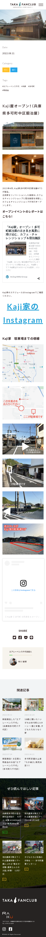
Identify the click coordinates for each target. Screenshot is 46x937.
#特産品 (5, 90)
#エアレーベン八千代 (10, 86)
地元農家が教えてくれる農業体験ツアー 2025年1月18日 (34, 816)
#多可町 (31, 86)
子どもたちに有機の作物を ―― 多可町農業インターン (34, 860)
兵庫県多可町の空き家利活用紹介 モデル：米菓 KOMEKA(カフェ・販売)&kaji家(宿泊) (11, 820)
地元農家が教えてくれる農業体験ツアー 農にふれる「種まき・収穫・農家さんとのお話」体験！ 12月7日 (12, 865)
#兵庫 (23, 86)
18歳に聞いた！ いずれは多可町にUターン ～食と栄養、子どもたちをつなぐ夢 (34, 726)
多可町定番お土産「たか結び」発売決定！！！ (33, 762)
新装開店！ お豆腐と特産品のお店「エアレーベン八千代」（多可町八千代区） (11, 764)
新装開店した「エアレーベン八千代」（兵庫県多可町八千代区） (11, 724)
